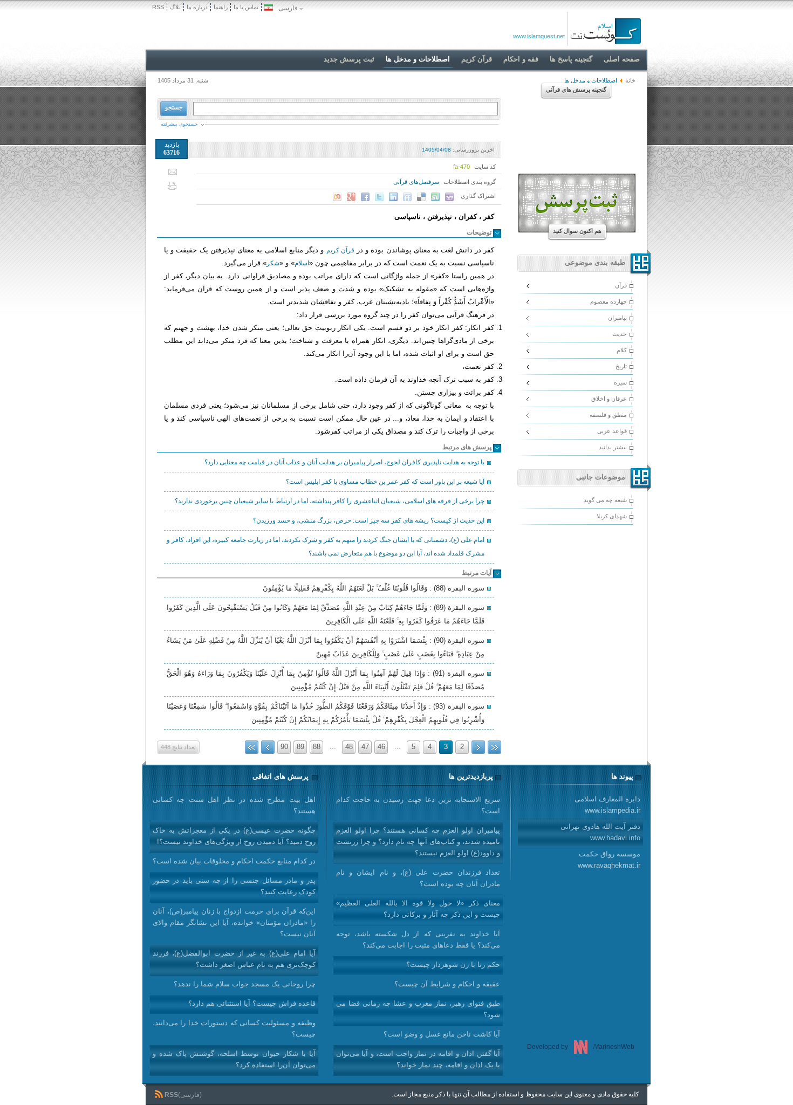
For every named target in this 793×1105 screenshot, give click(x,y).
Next (268, 747)
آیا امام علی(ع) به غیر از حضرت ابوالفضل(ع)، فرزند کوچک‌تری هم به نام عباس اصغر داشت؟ (234, 959)
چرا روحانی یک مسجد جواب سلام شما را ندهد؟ (245, 984)
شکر (272, 263)
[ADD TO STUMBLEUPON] (435, 197)
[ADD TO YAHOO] (449, 197)
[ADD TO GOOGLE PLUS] (351, 197)
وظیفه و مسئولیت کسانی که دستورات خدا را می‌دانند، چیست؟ (234, 1028)
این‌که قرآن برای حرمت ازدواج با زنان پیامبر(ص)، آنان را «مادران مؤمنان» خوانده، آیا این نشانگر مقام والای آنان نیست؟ (234, 922)
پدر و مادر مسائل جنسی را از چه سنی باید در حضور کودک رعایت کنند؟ (234, 886)
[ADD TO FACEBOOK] (365, 197)
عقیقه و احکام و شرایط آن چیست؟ (447, 984)
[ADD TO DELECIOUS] (421, 197)
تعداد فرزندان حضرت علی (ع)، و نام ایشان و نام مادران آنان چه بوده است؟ (418, 878)
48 (349, 747)
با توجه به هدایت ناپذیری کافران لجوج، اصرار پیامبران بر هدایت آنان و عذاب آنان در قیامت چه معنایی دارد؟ (344, 462)
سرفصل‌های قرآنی (416, 182)
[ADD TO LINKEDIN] (393, 197)
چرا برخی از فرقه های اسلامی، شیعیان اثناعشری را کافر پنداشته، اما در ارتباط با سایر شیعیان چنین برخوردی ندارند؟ (329, 501)
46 (381, 747)
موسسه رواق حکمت (609, 859)
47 (365, 747)
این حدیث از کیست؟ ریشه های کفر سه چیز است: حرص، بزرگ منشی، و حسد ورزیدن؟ (368, 520)
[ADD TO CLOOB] (337, 197)
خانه (630, 80)
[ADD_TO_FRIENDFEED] (407, 197)
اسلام (302, 263)
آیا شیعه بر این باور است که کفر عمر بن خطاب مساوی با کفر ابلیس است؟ (385, 481)
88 (316, 747)
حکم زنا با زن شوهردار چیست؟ (453, 964)
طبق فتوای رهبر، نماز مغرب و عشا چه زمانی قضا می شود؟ (418, 1009)
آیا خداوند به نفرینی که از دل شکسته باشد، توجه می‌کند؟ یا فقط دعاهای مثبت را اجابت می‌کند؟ (418, 939)
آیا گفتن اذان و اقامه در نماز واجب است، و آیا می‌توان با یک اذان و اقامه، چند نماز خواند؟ (418, 1059)
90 (284, 747)
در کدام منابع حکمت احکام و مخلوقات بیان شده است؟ (234, 861)
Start (494, 747)
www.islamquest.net (539, 36)
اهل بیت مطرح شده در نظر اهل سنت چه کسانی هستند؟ (234, 805)
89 (300, 747)
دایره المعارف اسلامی (607, 804)
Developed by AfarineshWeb (580, 1047)
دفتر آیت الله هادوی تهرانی (600, 832)
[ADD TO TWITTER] (379, 197)
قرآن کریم (340, 250)
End (251, 747)
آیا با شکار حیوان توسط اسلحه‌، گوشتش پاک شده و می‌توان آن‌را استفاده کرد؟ (234, 1059)
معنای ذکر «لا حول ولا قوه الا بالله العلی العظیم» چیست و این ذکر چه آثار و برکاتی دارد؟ (418, 908)
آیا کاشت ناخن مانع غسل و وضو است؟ (442, 1034)
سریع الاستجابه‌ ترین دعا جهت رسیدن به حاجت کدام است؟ (418, 805)
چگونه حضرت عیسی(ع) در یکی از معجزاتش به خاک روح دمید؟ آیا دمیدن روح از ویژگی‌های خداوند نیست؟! (234, 836)
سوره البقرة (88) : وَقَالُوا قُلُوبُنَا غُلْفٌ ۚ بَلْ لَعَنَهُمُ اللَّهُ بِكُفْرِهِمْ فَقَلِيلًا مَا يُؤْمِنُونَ (373, 588)
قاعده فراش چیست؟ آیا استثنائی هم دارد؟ (252, 1003)
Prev (478, 747)
